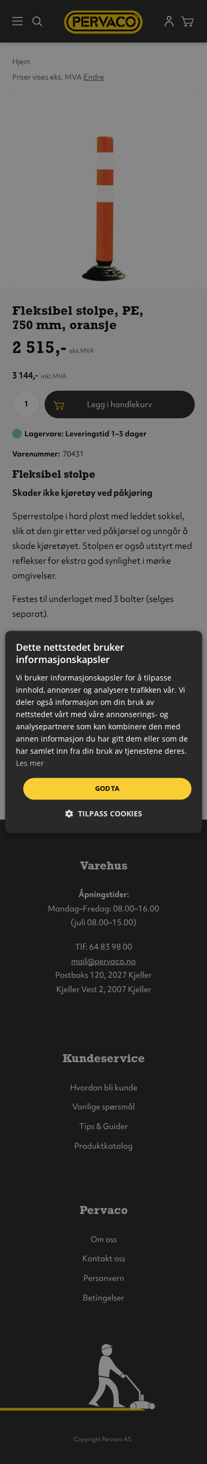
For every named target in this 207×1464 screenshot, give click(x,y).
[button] (103, 814)
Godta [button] (107, 788)
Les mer (30, 764)
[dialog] (103, 732)
